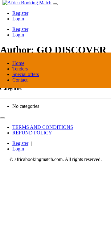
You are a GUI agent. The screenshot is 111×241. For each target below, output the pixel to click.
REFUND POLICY (32, 132)
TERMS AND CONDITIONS (42, 127)
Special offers (25, 74)
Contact (19, 79)
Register (20, 13)
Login (18, 18)
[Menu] (55, 4)
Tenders (20, 68)
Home (18, 63)
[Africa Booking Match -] (26, 2)
